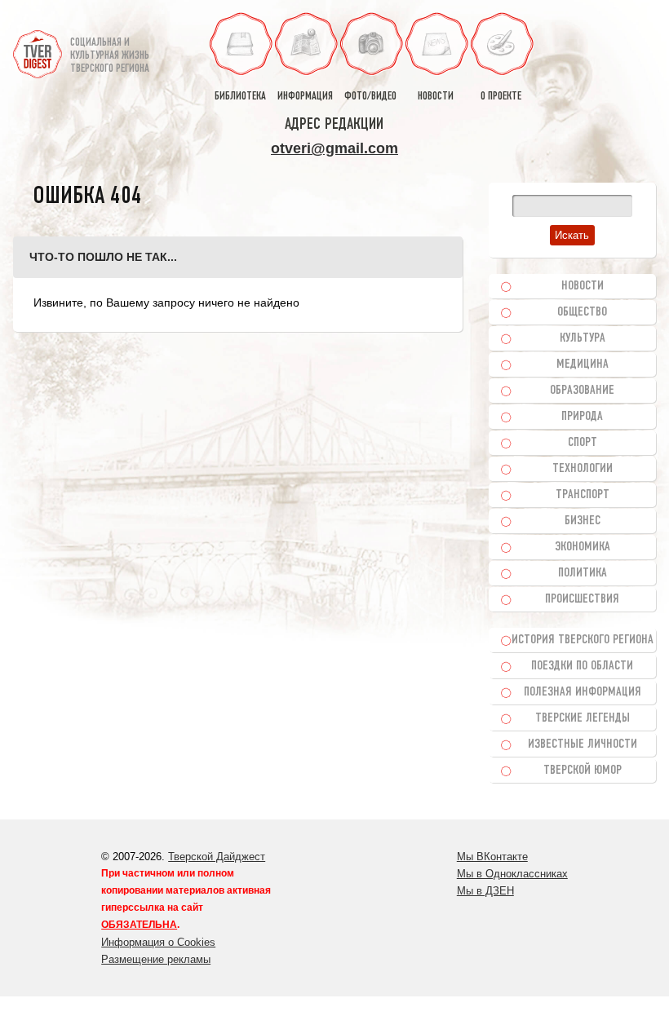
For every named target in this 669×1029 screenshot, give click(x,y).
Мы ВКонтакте (492, 856)
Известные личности (582, 744)
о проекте (501, 96)
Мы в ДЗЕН (485, 891)
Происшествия (582, 599)
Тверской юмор (582, 770)
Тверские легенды (582, 718)
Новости (582, 286)
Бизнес (582, 521)
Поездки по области (582, 666)
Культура (582, 338)
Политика (582, 573)
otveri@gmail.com (334, 148)
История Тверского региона (582, 640)
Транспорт (582, 495)
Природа (582, 416)
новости (436, 96)
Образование (582, 390)
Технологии (582, 469)
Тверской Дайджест (216, 856)
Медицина (582, 364)
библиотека (240, 96)
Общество (582, 312)
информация (305, 96)
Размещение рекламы (155, 959)
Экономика (582, 547)
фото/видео (370, 96)
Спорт (582, 442)
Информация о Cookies (158, 942)
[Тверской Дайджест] (37, 47)
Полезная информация (582, 692)
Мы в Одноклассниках (512, 874)
